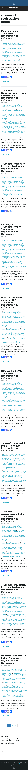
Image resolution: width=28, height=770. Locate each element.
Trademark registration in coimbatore (9, 263)
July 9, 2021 (3, 40)
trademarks (7, 116)
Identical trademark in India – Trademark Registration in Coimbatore (13, 659)
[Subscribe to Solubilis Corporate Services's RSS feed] (14, 4)
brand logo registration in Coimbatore (11, 52)
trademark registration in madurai (17, 605)
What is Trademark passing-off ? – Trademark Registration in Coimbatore (12, 302)
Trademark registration (6, 43)
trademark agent (9, 57)
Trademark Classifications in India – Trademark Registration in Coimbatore (13, 95)
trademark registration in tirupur (17, 48)
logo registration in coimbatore (15, 56)
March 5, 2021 (4, 380)
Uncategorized (5, 49)
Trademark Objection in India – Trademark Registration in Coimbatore (13, 167)
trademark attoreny (18, 57)
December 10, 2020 (5, 665)
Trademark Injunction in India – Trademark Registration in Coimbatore (13, 588)
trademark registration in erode (8, 45)
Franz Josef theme (18, 764)
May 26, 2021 (4, 236)
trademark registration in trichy (11, 267)
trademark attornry (5, 689)
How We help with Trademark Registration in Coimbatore (11, 375)
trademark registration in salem (8, 115)
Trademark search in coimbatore (11, 135)
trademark (4, 57)
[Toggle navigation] (25, 7)
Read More (6, 81)
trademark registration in (18, 110)
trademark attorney (14, 105)
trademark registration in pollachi (11, 47)
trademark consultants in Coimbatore (16, 42)
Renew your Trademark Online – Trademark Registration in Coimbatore (12, 229)
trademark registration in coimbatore (15, 44)
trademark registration (11, 128)
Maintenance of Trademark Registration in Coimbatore (10, 35)
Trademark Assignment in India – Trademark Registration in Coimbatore (13, 516)
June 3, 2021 (4, 173)
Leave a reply (4, 51)
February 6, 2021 (5, 453)
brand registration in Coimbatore (13, 54)
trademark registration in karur (12, 113)
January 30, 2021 (5, 523)
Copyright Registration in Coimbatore (18, 55)
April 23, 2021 (4, 309)
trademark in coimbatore (12, 107)
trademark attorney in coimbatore (12, 59)
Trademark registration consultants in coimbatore (12, 262)
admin (4, 42)
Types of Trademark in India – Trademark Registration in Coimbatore (13, 447)
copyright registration (6, 55)
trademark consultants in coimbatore (13, 60)
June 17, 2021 (4, 102)
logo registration (5, 56)
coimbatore (23, 54)
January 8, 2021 (4, 594)
